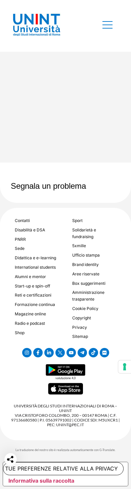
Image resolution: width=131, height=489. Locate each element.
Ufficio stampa (86, 255)
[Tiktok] (93, 352)
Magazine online (30, 313)
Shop (20, 332)
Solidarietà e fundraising (84, 233)
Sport (77, 220)
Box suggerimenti (88, 283)
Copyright (81, 317)
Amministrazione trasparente (88, 296)
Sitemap (80, 336)
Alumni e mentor (30, 276)
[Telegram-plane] (82, 352)
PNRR (20, 239)
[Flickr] (104, 352)
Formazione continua (35, 304)
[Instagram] (27, 352)
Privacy (79, 327)
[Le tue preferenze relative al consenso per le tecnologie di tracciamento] (124, 366)
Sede (20, 248)
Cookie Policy (85, 308)
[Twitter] (60, 352)
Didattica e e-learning (35, 257)
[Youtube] (71, 352)
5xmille (79, 245)
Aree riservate (85, 273)
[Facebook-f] (38, 352)
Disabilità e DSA (30, 229)
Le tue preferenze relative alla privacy (60, 468)
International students (35, 267)
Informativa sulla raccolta (41, 480)
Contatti (22, 220)
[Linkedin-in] (49, 352)
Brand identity (85, 264)
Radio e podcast (30, 323)
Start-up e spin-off (32, 285)
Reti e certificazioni (33, 295)
